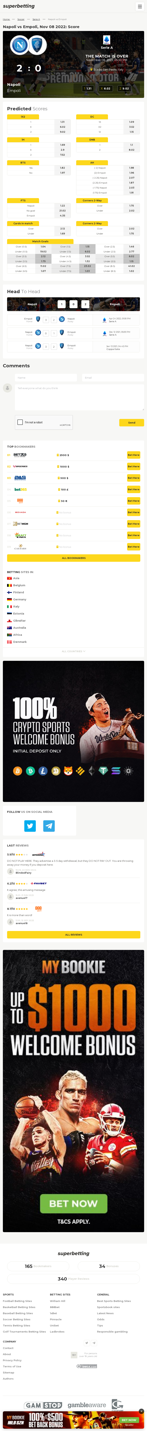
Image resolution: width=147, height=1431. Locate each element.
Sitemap (8, 1372)
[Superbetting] (73, 6)
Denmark (20, 642)
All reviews (73, 934)
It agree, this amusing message (26, 889)
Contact (8, 1348)
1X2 (23, 116)
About (7, 1354)
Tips (100, 1325)
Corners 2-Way (92, 200)
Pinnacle (56, 1319)
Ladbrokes (57, 1331)
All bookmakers (74, 558)
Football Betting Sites (17, 1301)
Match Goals (40, 241)
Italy (16, 606)
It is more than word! (19, 915)
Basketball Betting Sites (19, 1307)
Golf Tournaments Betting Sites (24, 1331)
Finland (18, 592)
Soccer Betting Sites (16, 1319)
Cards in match (23, 223)
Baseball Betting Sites (18, 1313)
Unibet (54, 1325)
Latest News (105, 1313)
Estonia (18, 613)
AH (92, 162)
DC (92, 116)
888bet (55, 1307)
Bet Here (134, 455)
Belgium (19, 585)
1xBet (53, 1313)
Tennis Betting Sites (16, 1325)
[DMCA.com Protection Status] (86, 1367)
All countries (72, 651)
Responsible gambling (112, 1331)
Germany (19, 599)
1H (23, 139)
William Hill (57, 1301)
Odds (101, 1319)
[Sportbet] (73, 1253)
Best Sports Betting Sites (114, 1301)
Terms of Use (12, 1366)
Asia (16, 578)
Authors (8, 1378)
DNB (92, 139)
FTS (23, 200)
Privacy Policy (12, 1360)
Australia (19, 627)
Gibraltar (19, 620)
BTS (22, 162)
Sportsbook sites (108, 1307)
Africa (17, 635)
